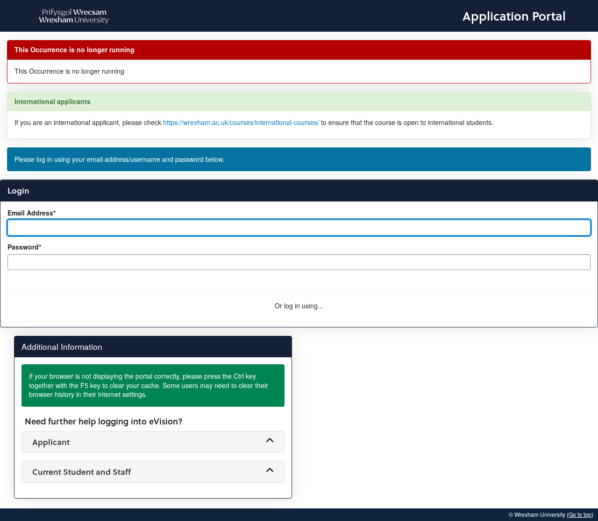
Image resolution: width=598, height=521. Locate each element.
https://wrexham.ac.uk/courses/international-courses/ (241, 122)
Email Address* (31, 212)
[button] (153, 441)
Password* (24, 247)
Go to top (580, 514)
